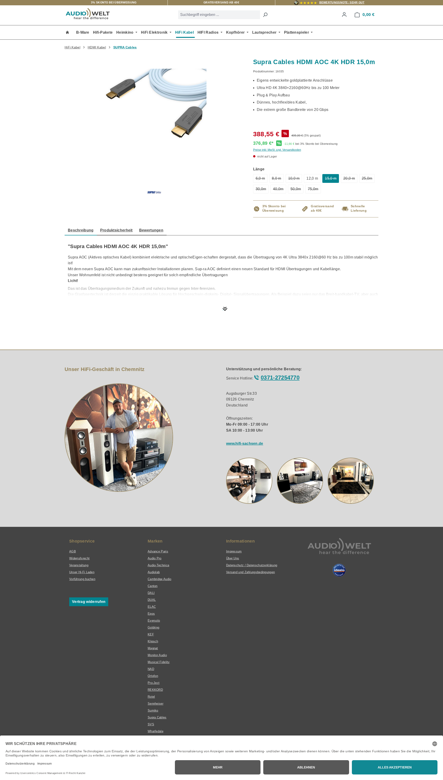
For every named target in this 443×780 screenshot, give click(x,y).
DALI (151, 593)
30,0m (262, 190)
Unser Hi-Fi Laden (81, 572)
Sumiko (153, 710)
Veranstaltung (78, 565)
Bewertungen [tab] (151, 230)
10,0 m (295, 179)
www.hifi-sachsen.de (244, 443)
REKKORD (155, 689)
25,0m (368, 179)
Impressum (234, 551)
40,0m (279, 190)
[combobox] (219, 14)
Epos (151, 613)
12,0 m (312, 178)
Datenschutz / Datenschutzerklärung (251, 565)
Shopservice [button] (82, 541)
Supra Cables (157, 717)
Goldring (153, 627)
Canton (153, 586)
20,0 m (350, 179)
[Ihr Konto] (344, 14)
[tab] (81, 230)
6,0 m (262, 179)
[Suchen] (265, 14)
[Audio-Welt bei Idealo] (339, 570)
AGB (72, 551)
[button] (249, 481)
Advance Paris (158, 551)
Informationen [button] (240, 541)
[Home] (67, 32)
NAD (151, 669)
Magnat (153, 648)
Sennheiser (155, 703)
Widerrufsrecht (79, 558)
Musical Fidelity (159, 662)
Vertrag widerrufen (88, 602)
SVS (151, 724)
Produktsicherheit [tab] (116, 230)
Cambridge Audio (159, 579)
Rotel (151, 696)
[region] (154, 112)
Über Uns (232, 558)
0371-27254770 (280, 377)
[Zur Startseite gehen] (88, 14)
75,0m (314, 190)
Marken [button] (155, 541)
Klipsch (153, 641)
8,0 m (278, 179)
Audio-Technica (158, 565)
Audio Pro (155, 558)
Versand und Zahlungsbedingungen (250, 572)
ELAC (152, 606)
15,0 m (332, 179)
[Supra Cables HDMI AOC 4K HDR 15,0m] (154, 108)
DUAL (152, 600)
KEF (151, 634)
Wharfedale (155, 731)
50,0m (297, 190)
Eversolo (154, 620)
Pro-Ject (153, 683)
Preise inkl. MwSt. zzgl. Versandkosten (277, 149)
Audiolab (154, 572)
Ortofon (153, 676)
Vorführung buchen (82, 579)
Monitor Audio (157, 655)
